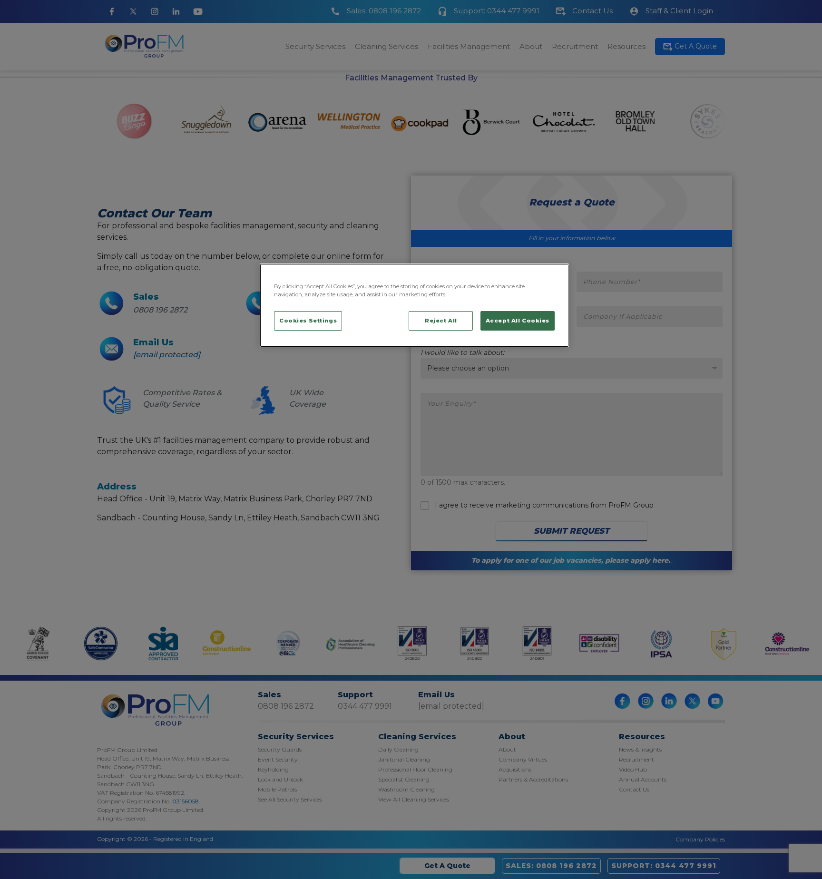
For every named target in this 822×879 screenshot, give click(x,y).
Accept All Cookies (517, 320)
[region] (414, 305)
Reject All (441, 320)
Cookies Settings (308, 320)
